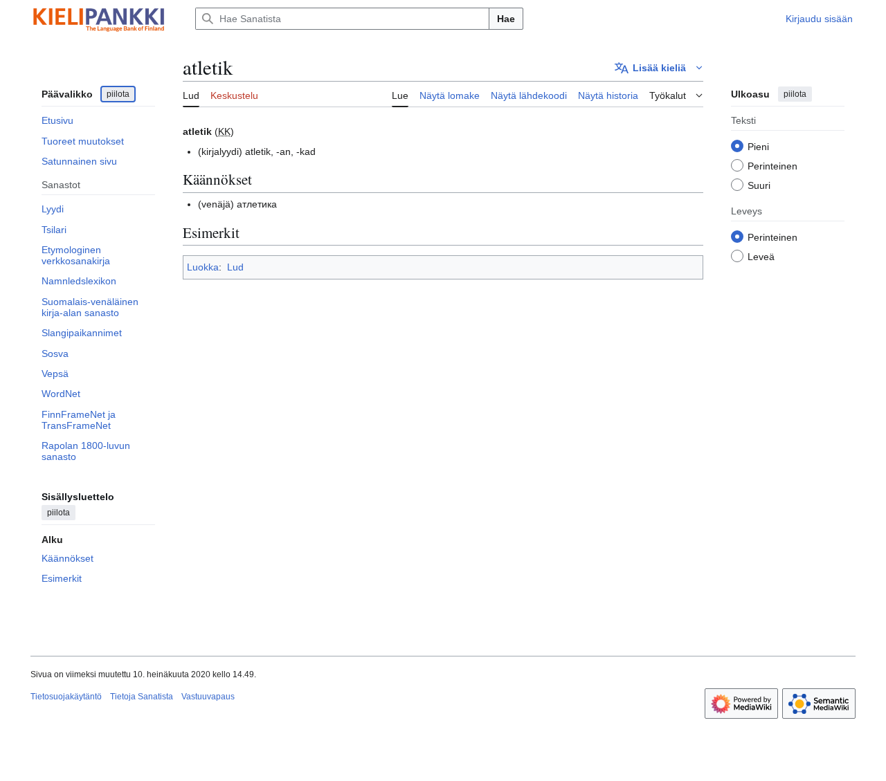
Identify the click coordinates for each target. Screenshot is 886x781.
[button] (659, 68)
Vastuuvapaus (208, 696)
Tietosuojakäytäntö (66, 696)
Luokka (203, 267)
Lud (235, 267)
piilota (118, 94)
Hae (506, 18)
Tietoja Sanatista (141, 696)
